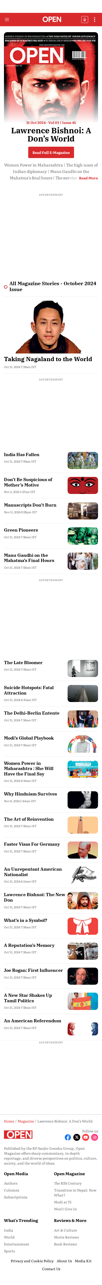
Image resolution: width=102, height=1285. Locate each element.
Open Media (16, 1173)
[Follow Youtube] (85, 1137)
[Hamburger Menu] (7, 20)
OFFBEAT (84, 19)
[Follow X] (76, 1137)
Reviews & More (70, 1220)
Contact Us (51, 1268)
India (8, 1230)
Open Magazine (69, 1173)
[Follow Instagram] (94, 1137)
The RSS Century (68, 1183)
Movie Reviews (66, 1237)
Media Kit (83, 1260)
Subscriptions (15, 1196)
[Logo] (51, 19)
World (9, 1237)
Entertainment (16, 1243)
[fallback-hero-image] (51, 327)
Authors (10, 1183)
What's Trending (21, 1220)
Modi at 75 (62, 1201)
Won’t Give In (65, 1208)
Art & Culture (65, 1230)
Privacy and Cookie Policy (32, 1260)
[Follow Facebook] (67, 1137)
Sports (9, 1250)
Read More (88, 177)
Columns (11, 1190)
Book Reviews (65, 1243)
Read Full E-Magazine (51, 152)
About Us (64, 1260)
